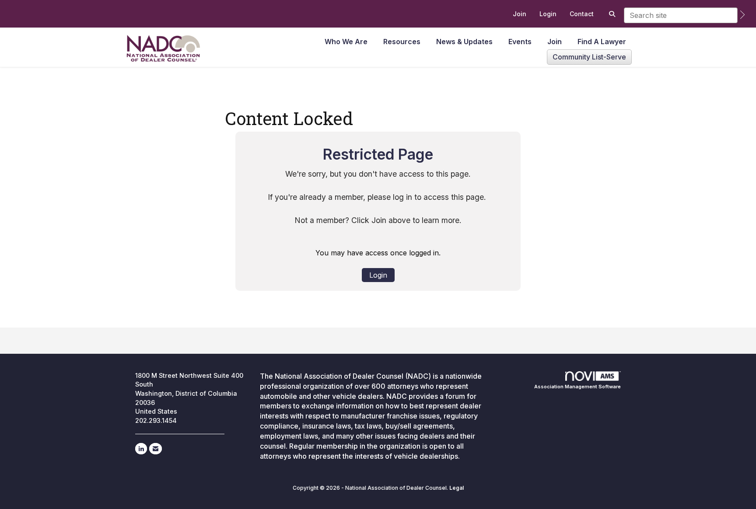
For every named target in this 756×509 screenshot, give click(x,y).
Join (554, 41)
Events (520, 41)
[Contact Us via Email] (155, 448)
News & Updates (464, 41)
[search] (742, 14)
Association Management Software (577, 386)
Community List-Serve (589, 56)
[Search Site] (611, 14)
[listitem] (519, 14)
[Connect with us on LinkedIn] (141, 448)
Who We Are (346, 41)
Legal (456, 488)
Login (378, 275)
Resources (401, 41)
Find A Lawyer (602, 41)
